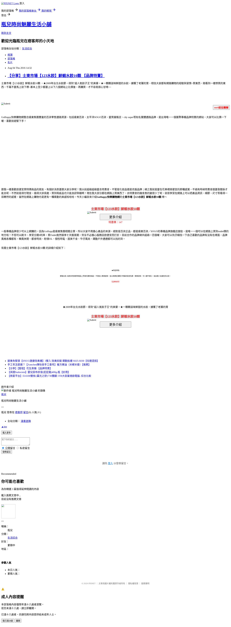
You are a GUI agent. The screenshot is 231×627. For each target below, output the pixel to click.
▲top (4, 426)
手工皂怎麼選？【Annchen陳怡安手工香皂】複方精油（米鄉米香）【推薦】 (49, 364)
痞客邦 (19, 412)
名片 (10, 62)
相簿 (10, 55)
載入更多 (7, 433)
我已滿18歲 (8, 621)
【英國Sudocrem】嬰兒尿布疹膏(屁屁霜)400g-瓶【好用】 (39, 372)
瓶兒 (3, 394)
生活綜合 (27, 48)
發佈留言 (7, 452)
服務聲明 (145, 583)
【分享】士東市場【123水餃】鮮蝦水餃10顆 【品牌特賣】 (56, 76)
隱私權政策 (133, 583)
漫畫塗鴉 (26, 421)
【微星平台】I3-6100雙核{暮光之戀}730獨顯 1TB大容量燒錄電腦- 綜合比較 (49, 376)
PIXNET (92, 583)
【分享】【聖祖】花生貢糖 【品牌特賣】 (30, 368)
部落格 (11, 58)
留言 (25, 412)
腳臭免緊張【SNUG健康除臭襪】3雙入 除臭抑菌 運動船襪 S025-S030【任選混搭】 (53, 360)
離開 (18, 621)
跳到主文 (6, 33)
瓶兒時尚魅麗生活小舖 (26, 24)
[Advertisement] (88, 150)
